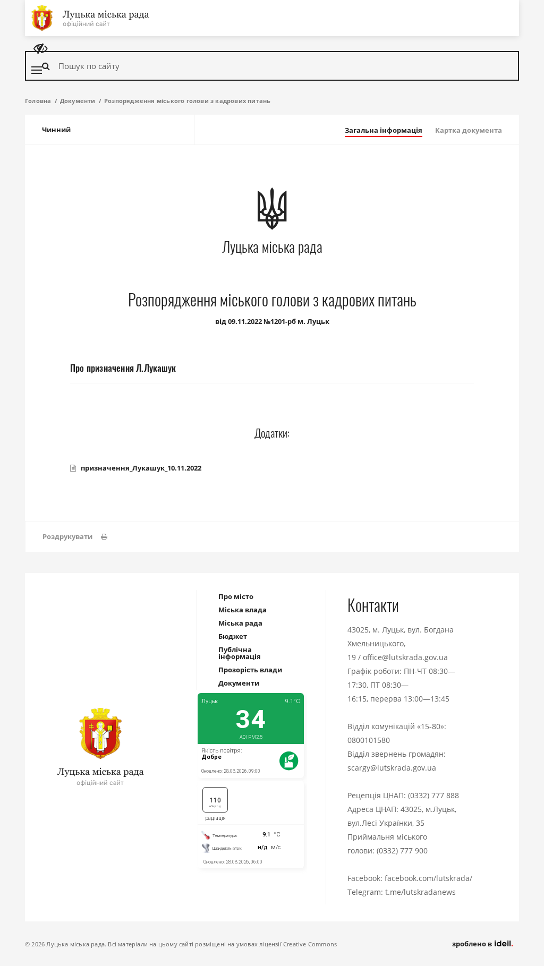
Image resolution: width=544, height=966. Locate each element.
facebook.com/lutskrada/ (428, 878)
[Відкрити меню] (36, 70)
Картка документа (468, 130)
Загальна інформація (383, 130)
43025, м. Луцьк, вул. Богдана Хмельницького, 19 (400, 643)
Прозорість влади (250, 669)
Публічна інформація (239, 653)
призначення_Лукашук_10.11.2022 (141, 468)
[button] (75, 537)
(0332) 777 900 (402, 850)
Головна (38, 101)
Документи (78, 101)
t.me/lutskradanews (420, 892)
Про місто (235, 596)
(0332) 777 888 (433, 795)
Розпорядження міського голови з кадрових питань (187, 101)
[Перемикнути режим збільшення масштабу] (40, 48)
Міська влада (242, 609)
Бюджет (232, 636)
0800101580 (368, 740)
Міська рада (240, 623)
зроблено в (473, 943)
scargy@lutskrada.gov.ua (391, 768)
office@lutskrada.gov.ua (405, 657)
